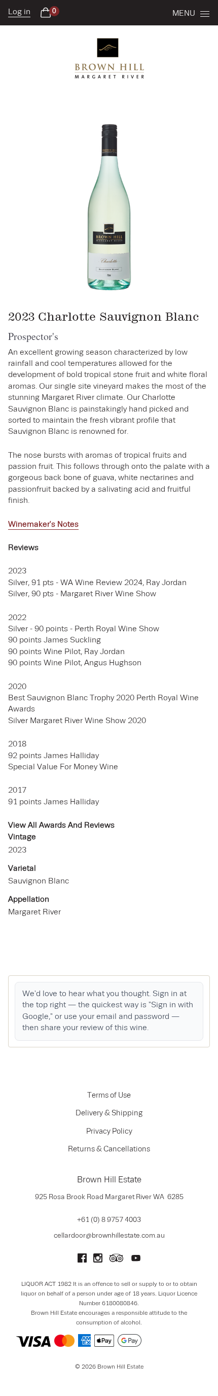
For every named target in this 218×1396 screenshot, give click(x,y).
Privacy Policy (109, 1131)
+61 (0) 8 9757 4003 (109, 1219)
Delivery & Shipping (109, 1113)
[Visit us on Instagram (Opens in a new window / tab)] (97, 1260)
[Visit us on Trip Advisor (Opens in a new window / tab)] (116, 1260)
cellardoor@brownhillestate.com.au (109, 1235)
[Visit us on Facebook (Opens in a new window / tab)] (82, 1260)
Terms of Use (109, 1095)
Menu (183, 14)
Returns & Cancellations (109, 1149)
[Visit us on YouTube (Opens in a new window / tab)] (135, 1260)
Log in (19, 12)
